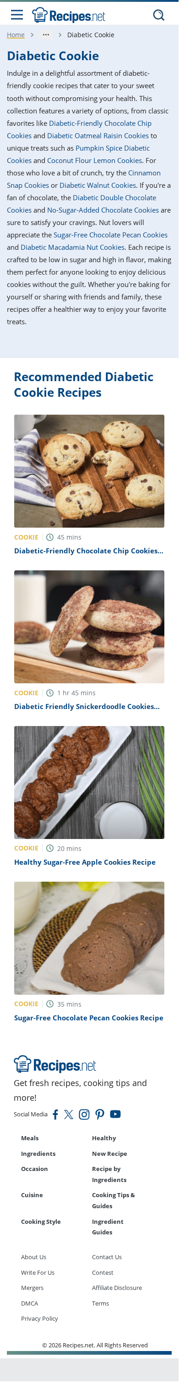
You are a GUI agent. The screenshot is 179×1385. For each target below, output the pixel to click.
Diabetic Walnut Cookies (98, 185)
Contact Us (107, 1257)
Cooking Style (41, 1221)
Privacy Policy (39, 1318)
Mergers (32, 1288)
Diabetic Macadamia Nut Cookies (73, 247)
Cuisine (32, 1195)
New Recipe (109, 1153)
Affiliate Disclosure (117, 1288)
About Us (33, 1257)
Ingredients (38, 1153)
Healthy (104, 1138)
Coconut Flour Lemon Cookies (94, 160)
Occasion (34, 1169)
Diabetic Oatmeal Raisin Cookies (98, 135)
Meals (29, 1138)
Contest (103, 1272)
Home (16, 34)
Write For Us (37, 1272)
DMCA (29, 1303)
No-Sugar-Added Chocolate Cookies (103, 209)
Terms (100, 1303)
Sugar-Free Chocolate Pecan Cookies (111, 234)
